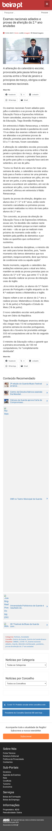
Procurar (44, 13)
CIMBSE (16, 642)
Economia (7, 787)
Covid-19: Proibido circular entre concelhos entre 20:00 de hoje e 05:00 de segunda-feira (28, 705)
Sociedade (25, 637)
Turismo (7, 784)
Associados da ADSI (10, 825)
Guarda (15, 644)
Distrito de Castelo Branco (36, 639)
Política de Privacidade (13, 759)
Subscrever (26, 736)
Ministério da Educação (27, 644)
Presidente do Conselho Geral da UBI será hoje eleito (26, 713)
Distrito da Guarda (19, 639)
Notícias (17, 637)
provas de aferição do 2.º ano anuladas (19, 646)
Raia (5, 778)
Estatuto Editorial (11, 756)
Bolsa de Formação (12, 796)
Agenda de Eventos (12, 775)
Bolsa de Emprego (11, 799)
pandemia (39, 644)
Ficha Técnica (9, 753)
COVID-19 (23, 642)
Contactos (8, 762)
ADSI (17, 822)
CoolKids (7, 781)
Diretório (7, 772)
